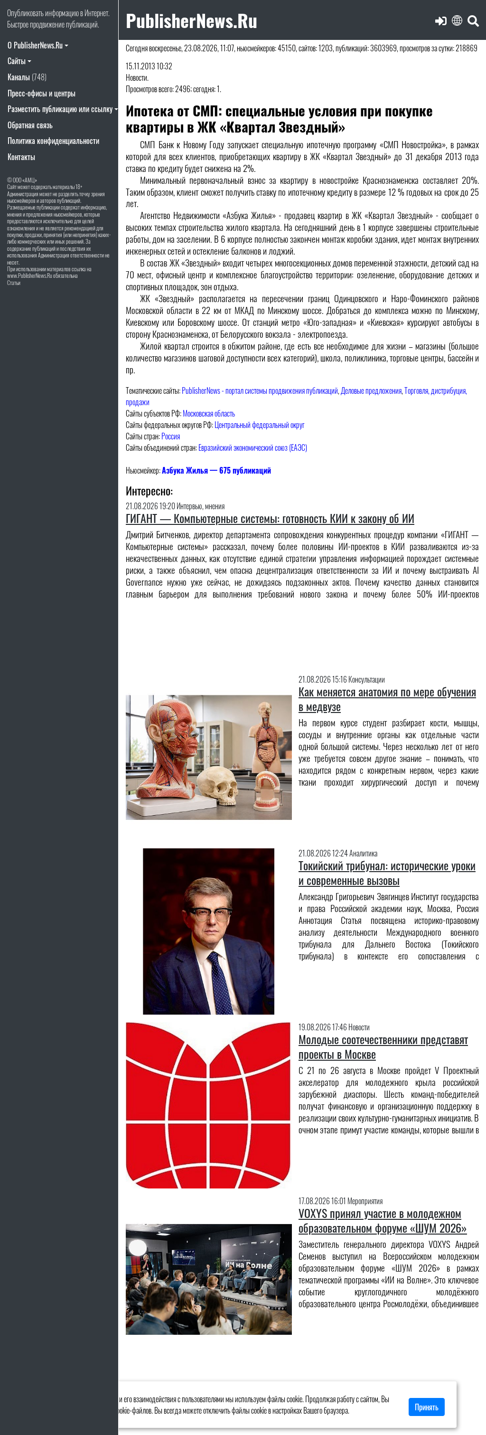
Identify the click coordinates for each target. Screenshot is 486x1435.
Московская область (209, 413)
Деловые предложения (371, 390)
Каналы (27, 77)
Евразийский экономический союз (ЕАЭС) (252, 447)
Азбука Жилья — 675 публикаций (216, 470)
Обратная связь (30, 125)
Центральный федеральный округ (260, 424)
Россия (170, 436)
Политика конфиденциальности (53, 140)
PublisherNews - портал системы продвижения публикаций (260, 390)
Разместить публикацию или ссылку (60, 108)
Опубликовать (25, 13)
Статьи (13, 282)
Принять (427, 1407)
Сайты (17, 61)
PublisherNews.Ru (191, 19)
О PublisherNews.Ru (35, 45)
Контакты (21, 156)
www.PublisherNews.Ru (29, 275)
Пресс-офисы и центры (41, 93)
